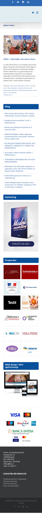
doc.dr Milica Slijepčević (10, 88)
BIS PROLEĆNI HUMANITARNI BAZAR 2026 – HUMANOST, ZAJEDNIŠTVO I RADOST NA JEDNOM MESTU (20, 145)
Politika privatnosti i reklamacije (14, 479)
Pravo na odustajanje (11, 486)
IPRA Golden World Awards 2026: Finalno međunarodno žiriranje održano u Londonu (20, 114)
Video (27, 86)
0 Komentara (12, 92)
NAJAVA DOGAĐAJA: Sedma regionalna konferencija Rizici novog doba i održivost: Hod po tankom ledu (20, 136)
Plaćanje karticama (10, 481)
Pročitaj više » (7, 95)
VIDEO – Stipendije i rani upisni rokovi (19, 59)
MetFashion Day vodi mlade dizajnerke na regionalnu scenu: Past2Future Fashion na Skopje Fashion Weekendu (20, 168)
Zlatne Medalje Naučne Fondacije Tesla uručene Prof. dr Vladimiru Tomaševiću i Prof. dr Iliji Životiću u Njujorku (20, 184)
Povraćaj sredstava (10, 483)
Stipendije (14, 90)
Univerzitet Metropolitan (17, 86)
